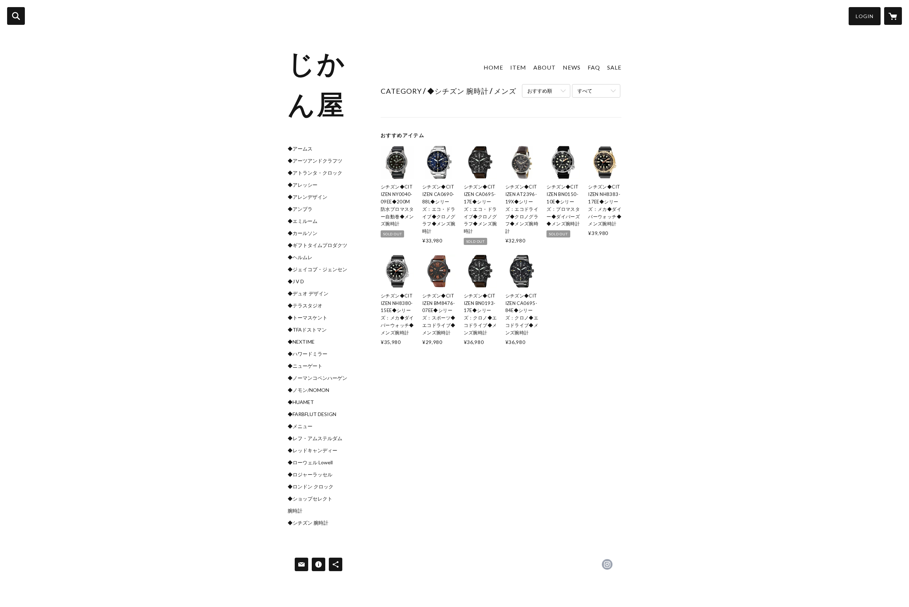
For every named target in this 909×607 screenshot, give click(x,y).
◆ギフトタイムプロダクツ (317, 245)
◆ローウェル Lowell (310, 462)
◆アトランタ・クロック (315, 172)
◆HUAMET (301, 402)
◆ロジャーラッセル (310, 474)
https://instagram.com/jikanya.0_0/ (607, 564)
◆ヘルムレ (300, 257)
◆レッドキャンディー (312, 450)
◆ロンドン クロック (310, 486)
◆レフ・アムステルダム (315, 438)
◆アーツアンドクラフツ (315, 160)
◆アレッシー (302, 184)
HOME (493, 67)
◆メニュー (300, 426)
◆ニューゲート (305, 365)
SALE (614, 67)
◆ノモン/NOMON (308, 390)
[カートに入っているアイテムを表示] (893, 16)
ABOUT (544, 67)
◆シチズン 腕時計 (308, 522)
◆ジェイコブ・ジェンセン (317, 269)
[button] (865, 16)
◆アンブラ (300, 209)
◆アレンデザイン (307, 197)
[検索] (16, 16)
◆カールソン (302, 233)
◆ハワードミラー (307, 353)
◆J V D (296, 281)
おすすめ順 (539, 91)
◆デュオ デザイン (308, 293)
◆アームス (300, 148)
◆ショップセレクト (310, 498)
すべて (584, 91)
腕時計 (295, 510)
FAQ (594, 67)
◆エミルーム (302, 221)
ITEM (518, 67)
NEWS (572, 67)
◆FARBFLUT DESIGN (312, 414)
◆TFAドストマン (307, 329)
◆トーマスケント (307, 317)
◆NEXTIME (301, 341)
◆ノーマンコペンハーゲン (317, 378)
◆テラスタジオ (305, 305)
